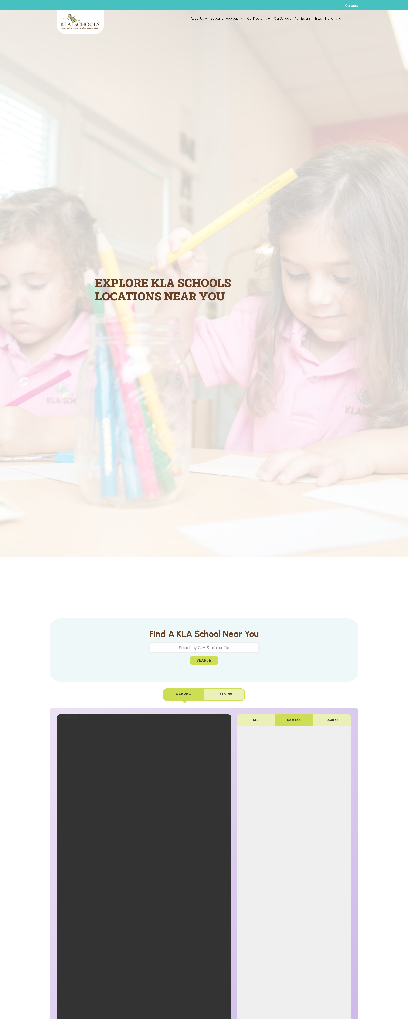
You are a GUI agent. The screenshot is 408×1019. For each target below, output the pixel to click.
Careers (351, 5)
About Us (197, 18)
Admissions (302, 18)
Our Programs (257, 18)
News (318, 18)
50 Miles (294, 720)
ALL (255, 720)
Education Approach (225, 18)
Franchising (333, 18)
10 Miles (332, 720)
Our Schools (282, 18)
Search (204, 660)
